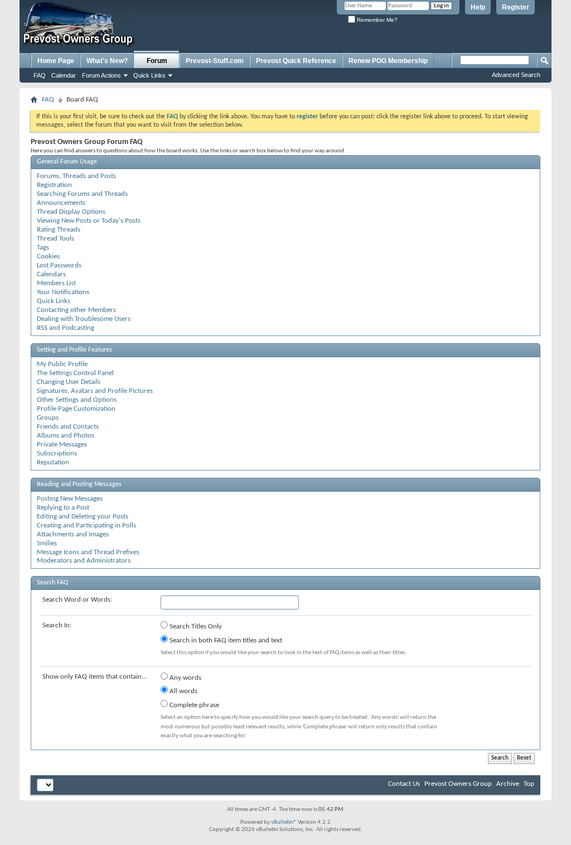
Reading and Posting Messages (79, 484)
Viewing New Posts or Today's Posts (89, 220)
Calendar (63, 75)
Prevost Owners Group (458, 784)
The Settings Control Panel (75, 373)
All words (182, 691)
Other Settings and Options (77, 400)
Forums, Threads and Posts (76, 176)
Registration (54, 185)
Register (515, 7)
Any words (184, 677)
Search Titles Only (195, 626)
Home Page (55, 61)
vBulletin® (284, 822)
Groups (48, 417)
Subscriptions (57, 453)
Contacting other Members (76, 310)
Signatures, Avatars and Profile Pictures (95, 391)
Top (529, 784)
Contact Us (404, 784)
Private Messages (62, 444)
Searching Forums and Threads (82, 194)
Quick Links (149, 75)
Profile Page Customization (76, 408)
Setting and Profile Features (74, 350)
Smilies (47, 543)
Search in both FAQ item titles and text (225, 640)
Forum (157, 61)
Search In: (56, 625)
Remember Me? (376, 20)
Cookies (48, 256)
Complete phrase (193, 705)
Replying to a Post (63, 507)
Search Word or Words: (77, 599)
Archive (507, 784)
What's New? (107, 61)
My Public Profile (62, 364)
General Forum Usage (67, 162)
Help (478, 7)
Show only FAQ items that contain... (94, 676)
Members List (56, 283)
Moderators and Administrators (83, 560)
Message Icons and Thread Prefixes (88, 552)
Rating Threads (58, 229)
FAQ (39, 75)
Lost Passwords (59, 265)
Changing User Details (68, 382)
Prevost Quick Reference (296, 61)
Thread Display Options (71, 211)
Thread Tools (55, 238)
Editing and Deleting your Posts (82, 516)
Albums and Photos (65, 435)
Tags (43, 247)
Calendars (51, 274)
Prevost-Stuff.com (215, 61)
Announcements (61, 203)
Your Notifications (63, 292)
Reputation (53, 462)
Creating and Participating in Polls (86, 525)
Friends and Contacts (68, 426)
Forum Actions (101, 75)
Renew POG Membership (388, 61)
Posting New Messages (70, 498)
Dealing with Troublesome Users (83, 319)
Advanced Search (516, 74)
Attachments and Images (73, 534)
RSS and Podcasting (65, 328)
